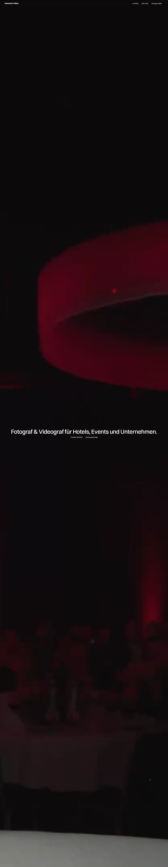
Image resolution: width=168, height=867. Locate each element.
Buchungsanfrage (92, 437)
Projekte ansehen (77, 437)
